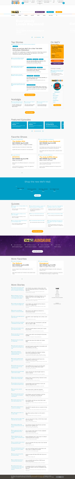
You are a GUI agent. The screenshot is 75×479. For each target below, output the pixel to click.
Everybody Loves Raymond (31, 67)
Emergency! (43, 263)
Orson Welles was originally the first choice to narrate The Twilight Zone (35, 304)
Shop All (37, 195)
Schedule (13, 15)
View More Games (37, 251)
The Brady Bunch (50, 124)
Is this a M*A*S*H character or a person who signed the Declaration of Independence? (37, 209)
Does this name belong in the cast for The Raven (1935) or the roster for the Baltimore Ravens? (55, 225)
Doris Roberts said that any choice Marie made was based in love (35, 401)
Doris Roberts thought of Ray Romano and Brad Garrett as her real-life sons (36, 425)
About (57, 290)
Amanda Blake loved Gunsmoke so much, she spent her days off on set (35, 384)
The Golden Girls (18, 141)
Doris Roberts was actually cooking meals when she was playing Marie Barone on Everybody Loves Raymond (36, 289)
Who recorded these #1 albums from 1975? (37, 222)
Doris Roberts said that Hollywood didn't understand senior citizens (36, 70)
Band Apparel (55, 100)
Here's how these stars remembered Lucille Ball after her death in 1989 (36, 323)
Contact (57, 291)
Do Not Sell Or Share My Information (57, 297)
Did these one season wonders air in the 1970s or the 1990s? (19, 217)
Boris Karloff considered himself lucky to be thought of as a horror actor (35, 359)
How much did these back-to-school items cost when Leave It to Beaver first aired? (36, 449)
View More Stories (29, 94)
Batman (14, 124)
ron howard (29, 59)
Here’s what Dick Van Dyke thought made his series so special (35, 372)
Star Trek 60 (15, 46)
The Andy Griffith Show (48, 157)
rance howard (35, 59)
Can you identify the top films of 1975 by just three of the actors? (35, 461)
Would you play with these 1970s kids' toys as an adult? (36, 455)
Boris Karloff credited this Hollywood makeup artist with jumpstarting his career (35, 353)
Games (44, 15)
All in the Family (29, 75)
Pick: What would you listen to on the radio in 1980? (35, 414)
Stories (25, 15)
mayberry (41, 59)
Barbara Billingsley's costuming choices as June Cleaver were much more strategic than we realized (36, 297)
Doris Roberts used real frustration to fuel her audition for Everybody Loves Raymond (35, 395)
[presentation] (23, 3)
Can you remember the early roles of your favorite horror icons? (36, 443)
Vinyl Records (55, 93)
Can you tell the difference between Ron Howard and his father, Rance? (36, 61)
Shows (19, 15)
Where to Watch (57, 63)
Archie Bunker (37, 75)
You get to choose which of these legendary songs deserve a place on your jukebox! (55, 209)
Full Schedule (57, 60)
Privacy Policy (57, 294)
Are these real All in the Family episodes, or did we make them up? (37, 78)
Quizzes (32, 15)
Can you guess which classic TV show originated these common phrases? (36, 431)
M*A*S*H (16, 157)
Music (38, 15)
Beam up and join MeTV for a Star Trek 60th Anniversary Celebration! (27, 49)
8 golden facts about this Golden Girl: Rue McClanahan (22, 149)
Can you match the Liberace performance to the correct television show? (19, 224)
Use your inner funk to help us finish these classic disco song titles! (36, 419)
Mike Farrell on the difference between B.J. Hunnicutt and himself (35, 311)
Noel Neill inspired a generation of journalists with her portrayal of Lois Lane (36, 347)
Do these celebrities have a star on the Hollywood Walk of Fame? (17, 105)
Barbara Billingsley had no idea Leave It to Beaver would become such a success (36, 437)
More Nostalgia (29, 112)
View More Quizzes (37, 231)
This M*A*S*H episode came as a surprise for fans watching (36, 408)
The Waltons (17, 263)
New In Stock (55, 98)
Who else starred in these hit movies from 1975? (30, 105)
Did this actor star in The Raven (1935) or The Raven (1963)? (19, 209)
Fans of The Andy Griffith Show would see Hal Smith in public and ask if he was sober (37, 87)
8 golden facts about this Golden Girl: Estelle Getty (22, 147)
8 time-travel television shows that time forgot (42, 105)
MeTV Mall (51, 15)
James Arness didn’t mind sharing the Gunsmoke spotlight (36, 335)
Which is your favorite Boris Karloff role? (37, 215)
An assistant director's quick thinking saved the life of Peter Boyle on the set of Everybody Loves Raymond (36, 467)
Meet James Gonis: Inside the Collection (34, 389)
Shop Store (57, 105)
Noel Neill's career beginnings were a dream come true (36, 317)
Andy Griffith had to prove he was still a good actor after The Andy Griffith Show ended (35, 366)
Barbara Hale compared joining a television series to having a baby (36, 378)
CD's (53, 95)
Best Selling (55, 97)
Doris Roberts (40, 67)
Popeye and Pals (58, 57)
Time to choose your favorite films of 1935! (55, 215)
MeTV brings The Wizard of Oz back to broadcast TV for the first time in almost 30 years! (57, 74)
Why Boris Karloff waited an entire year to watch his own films (36, 329)
